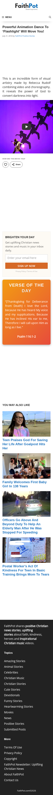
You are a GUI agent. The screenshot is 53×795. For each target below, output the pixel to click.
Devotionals (12, 695)
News (7, 718)
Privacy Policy (13, 753)
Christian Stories (15, 684)
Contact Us (11, 780)
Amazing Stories (14, 661)
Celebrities (11, 672)
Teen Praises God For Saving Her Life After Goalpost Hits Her (25, 444)
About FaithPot (14, 774)
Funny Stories (13, 701)
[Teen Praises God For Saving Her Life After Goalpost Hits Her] (26, 434)
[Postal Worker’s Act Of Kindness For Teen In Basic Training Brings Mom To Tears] (26, 560)
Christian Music (14, 678)
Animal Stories (13, 667)
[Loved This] (5, 164)
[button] (50, 17)
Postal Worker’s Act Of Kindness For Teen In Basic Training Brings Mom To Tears (25, 570)
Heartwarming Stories (18, 706)
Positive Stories (28, 36)
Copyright (10, 759)
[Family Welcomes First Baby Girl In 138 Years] (26, 476)
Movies (8, 712)
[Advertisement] (26, 57)
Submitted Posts (15, 729)
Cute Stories (12, 689)
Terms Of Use (13, 747)
